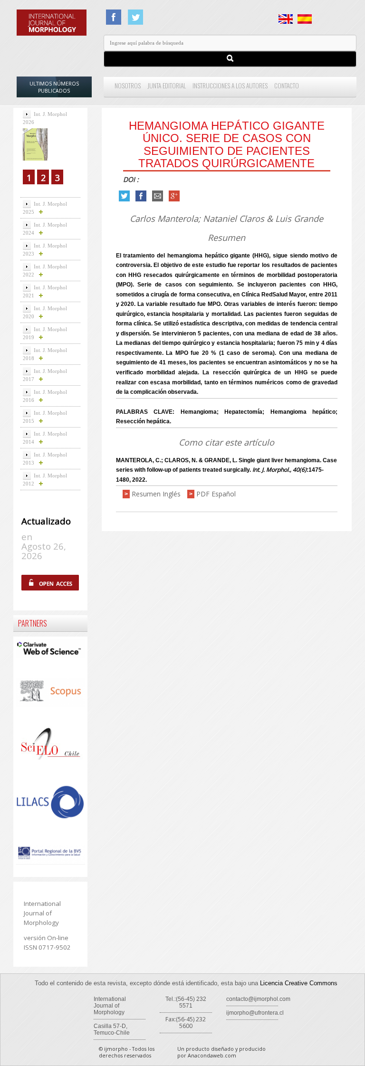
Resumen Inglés (156, 493)
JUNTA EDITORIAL (166, 85)
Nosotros (128, 85)
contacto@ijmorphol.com (258, 999)
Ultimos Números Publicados (54, 87)
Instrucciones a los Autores (230, 85)
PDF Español (216, 493)
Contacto (286, 85)
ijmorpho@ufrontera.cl (255, 1012)
